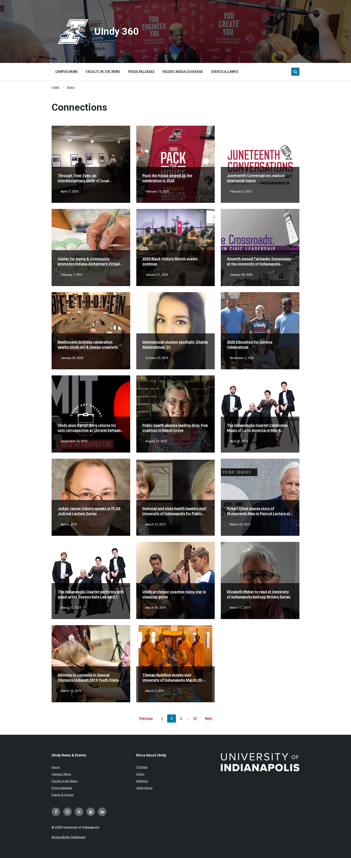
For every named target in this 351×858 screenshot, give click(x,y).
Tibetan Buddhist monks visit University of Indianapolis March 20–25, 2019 (173, 678)
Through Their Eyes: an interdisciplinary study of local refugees (83, 178)
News (71, 87)
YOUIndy (141, 767)
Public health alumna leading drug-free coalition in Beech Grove (175, 427)
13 (195, 718)
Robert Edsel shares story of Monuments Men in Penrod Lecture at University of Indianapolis (258, 511)
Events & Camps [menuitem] (224, 71)
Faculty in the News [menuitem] (103, 71)
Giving (140, 774)
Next (208, 718)
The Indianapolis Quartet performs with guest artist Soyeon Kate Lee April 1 (91, 594)
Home (55, 87)
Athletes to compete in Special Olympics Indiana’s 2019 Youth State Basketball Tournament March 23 (88, 678)
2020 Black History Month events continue (170, 261)
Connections (79, 107)
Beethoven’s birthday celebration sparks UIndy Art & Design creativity (88, 344)
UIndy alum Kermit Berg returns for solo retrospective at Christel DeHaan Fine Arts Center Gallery (89, 428)
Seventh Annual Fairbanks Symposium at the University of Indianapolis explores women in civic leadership (259, 261)
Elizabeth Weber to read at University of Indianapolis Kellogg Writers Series (258, 594)
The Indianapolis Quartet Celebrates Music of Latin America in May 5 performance (257, 428)
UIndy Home (144, 788)
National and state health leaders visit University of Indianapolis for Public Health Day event (174, 511)
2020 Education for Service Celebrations (249, 344)
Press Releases (62, 788)
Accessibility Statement (69, 837)
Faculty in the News (65, 781)
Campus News (61, 774)
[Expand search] (295, 72)
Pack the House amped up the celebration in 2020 (167, 178)
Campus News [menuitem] (66, 71)
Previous (146, 718)
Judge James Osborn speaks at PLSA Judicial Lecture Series (89, 511)
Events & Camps (63, 795)
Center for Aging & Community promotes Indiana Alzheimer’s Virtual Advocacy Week (89, 261)
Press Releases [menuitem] (141, 71)
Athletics (142, 781)
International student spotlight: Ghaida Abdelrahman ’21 (175, 344)
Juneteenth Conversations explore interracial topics (256, 178)
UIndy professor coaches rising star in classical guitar (174, 594)
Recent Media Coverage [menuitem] (182, 71)
